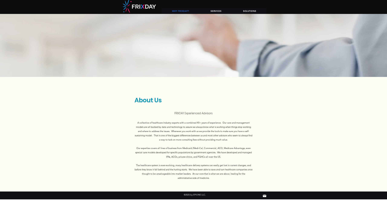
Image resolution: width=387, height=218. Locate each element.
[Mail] (264, 196)
